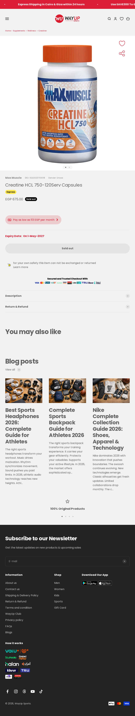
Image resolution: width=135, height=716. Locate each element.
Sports (58, 601)
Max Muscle (13, 178)
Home (8, 30)
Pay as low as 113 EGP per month (33, 220)
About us (11, 583)
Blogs (8, 632)
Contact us (12, 589)
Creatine (42, 30)
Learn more (20, 267)
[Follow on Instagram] (16, 691)
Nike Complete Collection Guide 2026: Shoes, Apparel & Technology (108, 428)
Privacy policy (14, 620)
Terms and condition (18, 608)
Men (57, 583)
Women (59, 589)
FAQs (8, 626)
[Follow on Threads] (24, 691)
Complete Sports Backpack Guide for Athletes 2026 (66, 422)
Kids (56, 595)
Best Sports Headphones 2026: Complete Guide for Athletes (22, 425)
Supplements (19, 30)
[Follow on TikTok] (41, 691)
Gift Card (60, 608)
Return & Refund (15, 601)
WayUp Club (13, 614)
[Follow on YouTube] (32, 691)
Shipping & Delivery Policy (21, 595)
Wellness (31, 30)
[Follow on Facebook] (7, 691)
